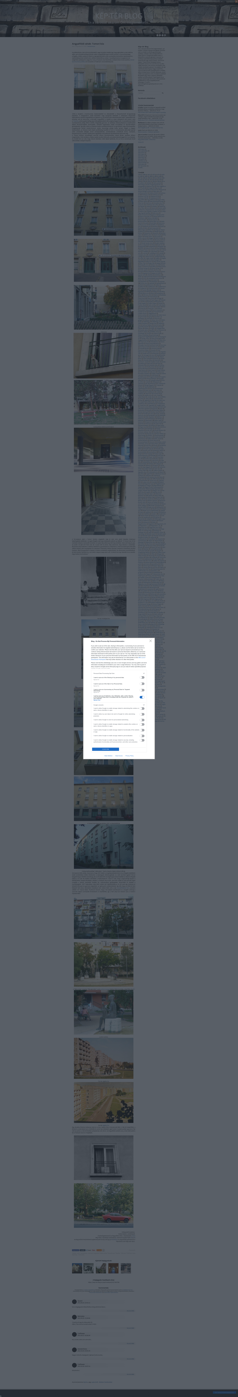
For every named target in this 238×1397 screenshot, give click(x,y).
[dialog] (119, 698)
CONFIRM (105, 749)
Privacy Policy (130, 755)
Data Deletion (108, 755)
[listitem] (119, 673)
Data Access (119, 755)
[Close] (151, 641)
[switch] (142, 677)
